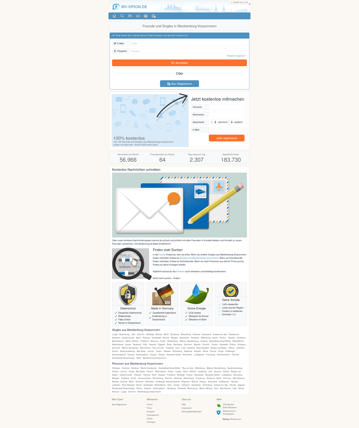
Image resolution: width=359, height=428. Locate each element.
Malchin (197, 344)
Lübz (133, 334)
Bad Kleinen (145, 347)
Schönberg (177, 351)
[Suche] (122, 16)
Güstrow (191, 347)
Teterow (235, 354)
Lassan (128, 344)
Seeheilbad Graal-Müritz (220, 341)
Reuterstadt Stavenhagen (123, 357)
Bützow (159, 334)
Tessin (159, 351)
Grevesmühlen (223, 354)
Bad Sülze (141, 351)
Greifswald (156, 337)
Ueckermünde (128, 337)
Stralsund (137, 344)
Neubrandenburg (127, 351)
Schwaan (241, 344)
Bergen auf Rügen (219, 347)
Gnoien (214, 344)
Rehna (231, 347)
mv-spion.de (134, 6)
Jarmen (150, 351)
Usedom (231, 337)
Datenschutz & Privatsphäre (229, 412)
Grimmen (188, 344)
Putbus (233, 344)
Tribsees (167, 351)
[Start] (114, 16)
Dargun (153, 354)
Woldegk (150, 334)
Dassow (130, 354)
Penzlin (213, 351)
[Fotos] (145, 16)
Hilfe (234, 314)
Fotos (149, 407)
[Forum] (137, 16)
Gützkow (196, 334)
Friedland (144, 341)
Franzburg (210, 354)
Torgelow (170, 347)
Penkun (222, 337)
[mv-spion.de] (116, 6)
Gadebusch (234, 334)
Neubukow (206, 334)
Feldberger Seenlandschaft (168, 381)
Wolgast (174, 337)
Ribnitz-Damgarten (130, 347)
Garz (177, 347)
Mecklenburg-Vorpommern (154, 357)
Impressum (187, 407)
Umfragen (151, 422)
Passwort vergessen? (236, 55)
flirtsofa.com (235, 419)
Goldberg (241, 337)
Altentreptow (117, 344)
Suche (162, 254)
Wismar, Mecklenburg (189, 341)
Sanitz (215, 337)
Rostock (146, 337)
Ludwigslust (199, 354)
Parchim (206, 344)
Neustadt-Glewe (174, 354)
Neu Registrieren (181, 84)
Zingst (221, 351)
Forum (150, 404)
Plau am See (158, 347)
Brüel (169, 344)
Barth (166, 334)
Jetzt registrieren (226, 138)
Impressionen (153, 415)
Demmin (141, 334)
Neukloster (184, 337)
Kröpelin (197, 351)
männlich (222, 122)
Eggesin (161, 344)
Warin (138, 337)
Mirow (205, 351)
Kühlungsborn (142, 354)
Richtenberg (172, 341)
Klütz (145, 344)
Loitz (183, 347)
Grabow (204, 341)
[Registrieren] (153, 16)
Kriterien (180, 271)
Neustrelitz (187, 354)
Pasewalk (223, 344)
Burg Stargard (202, 347)
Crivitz (162, 341)
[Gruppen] (130, 16)
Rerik (138, 357)
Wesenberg (186, 334)
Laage (115, 334)
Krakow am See (220, 334)
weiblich (238, 122)
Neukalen (195, 337)
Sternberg (177, 344)
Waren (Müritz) (132, 341)
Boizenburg (124, 334)
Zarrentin (116, 347)
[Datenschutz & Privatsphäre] (219, 412)
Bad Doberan (118, 341)
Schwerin (116, 337)
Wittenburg (206, 337)
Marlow (166, 337)
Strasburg (174, 334)
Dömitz (115, 351)
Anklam (161, 354)
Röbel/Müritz (238, 341)
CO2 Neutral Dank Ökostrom (230, 406)
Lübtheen (240, 347)
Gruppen (151, 411)
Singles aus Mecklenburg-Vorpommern (199, 257)
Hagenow (188, 351)
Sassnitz (153, 344)
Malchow (154, 341)
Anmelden (181, 63)
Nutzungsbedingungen (192, 411)
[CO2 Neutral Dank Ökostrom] (219, 405)
